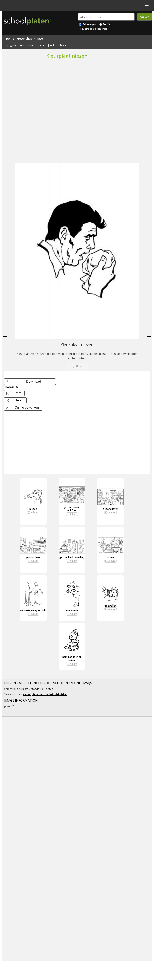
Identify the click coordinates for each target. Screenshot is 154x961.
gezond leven (110, 509)
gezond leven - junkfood (71, 508)
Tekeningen (89, 24)
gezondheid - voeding (71, 557)
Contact (41, 45)
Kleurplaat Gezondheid (30, 689)
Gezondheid (25, 38)
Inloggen (11, 45)
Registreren (26, 45)
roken (110, 557)
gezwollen (110, 605)
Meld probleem (58, 45)
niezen (40, 38)
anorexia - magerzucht (33, 610)
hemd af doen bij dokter (71, 658)
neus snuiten (72, 610)
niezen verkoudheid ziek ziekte (49, 694)
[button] (23, 408)
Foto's (106, 24)
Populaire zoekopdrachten (93, 28)
